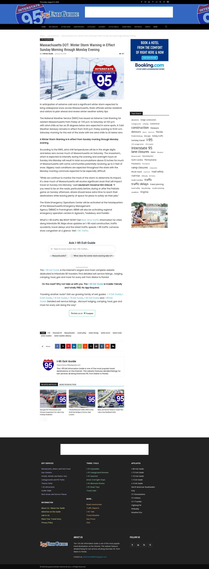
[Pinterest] (153, 2)
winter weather (46, 336)
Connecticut (155, 124)
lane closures (140, 151)
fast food (151, 132)
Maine (153, 152)
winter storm (105, 333)
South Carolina (137, 180)
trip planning (146, 188)
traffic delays (139, 184)
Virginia (144, 192)
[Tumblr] (101, 346)
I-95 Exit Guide (47, 54)
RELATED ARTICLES (48, 385)
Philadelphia (136, 164)
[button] (166, 27)
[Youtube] (168, 2)
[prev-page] (41, 419)
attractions (135, 120)
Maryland (160, 152)
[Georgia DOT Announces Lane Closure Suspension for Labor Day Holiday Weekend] (53, 399)
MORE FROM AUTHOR (67, 385)
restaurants (153, 168)
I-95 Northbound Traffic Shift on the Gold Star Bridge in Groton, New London (81, 412)
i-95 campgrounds (137, 144)
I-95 (49, 333)
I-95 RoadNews (53, 36)
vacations (135, 192)
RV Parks (152, 176)
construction (140, 127)
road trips (135, 175)
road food (146, 172)
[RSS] (160, 2)
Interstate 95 (57, 333)
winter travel (117, 333)
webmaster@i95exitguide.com (95, 557)
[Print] (96, 346)
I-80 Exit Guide (91, 297)
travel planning (157, 184)
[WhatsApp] (79, 346)
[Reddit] (156, 2)
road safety (157, 171)
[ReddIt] (85, 346)
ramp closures (139, 167)
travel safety (81, 333)
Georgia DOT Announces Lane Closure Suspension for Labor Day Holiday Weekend (52, 412)
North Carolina (137, 160)
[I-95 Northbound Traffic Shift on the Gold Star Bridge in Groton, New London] (82, 399)
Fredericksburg (136, 136)
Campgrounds (136, 124)
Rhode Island (136, 171)
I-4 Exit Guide (114, 294)
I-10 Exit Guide (60, 297)
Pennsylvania (150, 160)
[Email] (90, 346)
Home (42, 36)
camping (145, 124)
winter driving (93, 333)
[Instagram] (145, 2)
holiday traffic (157, 136)
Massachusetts (69, 333)
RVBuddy (145, 176)
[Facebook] (141, 2)
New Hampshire (147, 156)
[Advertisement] (129, 12)
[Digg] (113, 346)
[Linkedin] (149, 2)
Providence (146, 164)
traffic (148, 179)
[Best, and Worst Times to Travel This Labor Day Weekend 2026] (111, 399)
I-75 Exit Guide (75, 297)
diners (144, 132)
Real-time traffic (90, 220)
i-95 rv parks (149, 144)
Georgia (147, 136)
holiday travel (138, 140)
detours (136, 132)
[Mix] (107, 346)
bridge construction (148, 120)
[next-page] (45, 419)
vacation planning (158, 188)
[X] (164, 2)
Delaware (154, 128)
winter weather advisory (62, 336)
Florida (159, 132)
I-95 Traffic (82, 230)
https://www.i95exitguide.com (68, 365)
